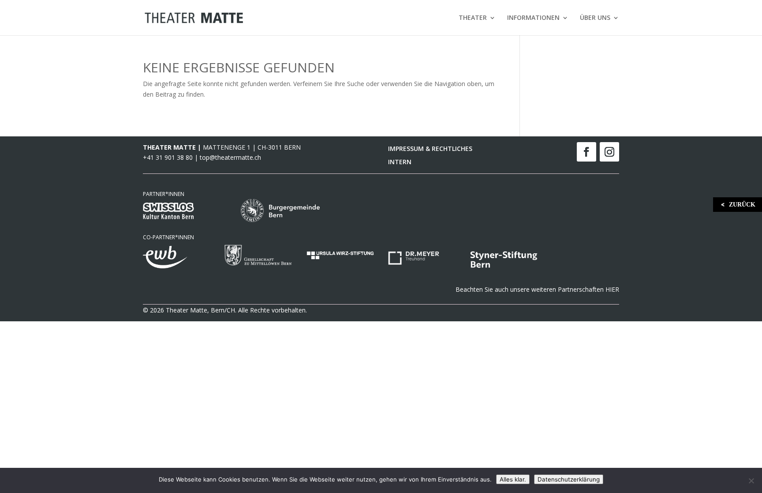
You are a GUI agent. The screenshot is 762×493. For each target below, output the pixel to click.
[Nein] (751, 480)
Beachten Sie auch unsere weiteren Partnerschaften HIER (537, 289)
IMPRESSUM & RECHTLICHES (430, 149)
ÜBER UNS (595, 18)
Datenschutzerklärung (569, 479)
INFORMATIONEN (533, 18)
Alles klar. (513, 479)
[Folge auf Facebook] (586, 152)
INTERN (399, 162)
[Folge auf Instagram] (609, 152)
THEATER (473, 18)
